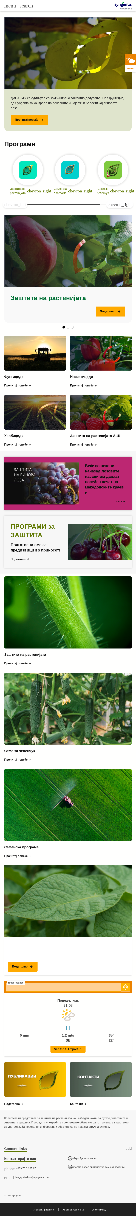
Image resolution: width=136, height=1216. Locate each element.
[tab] (68, 1149)
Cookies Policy (99, 1210)
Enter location (16, 982)
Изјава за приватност (44, 1210)
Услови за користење (73, 1210)
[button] (29, 120)
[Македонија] (123, 4)
